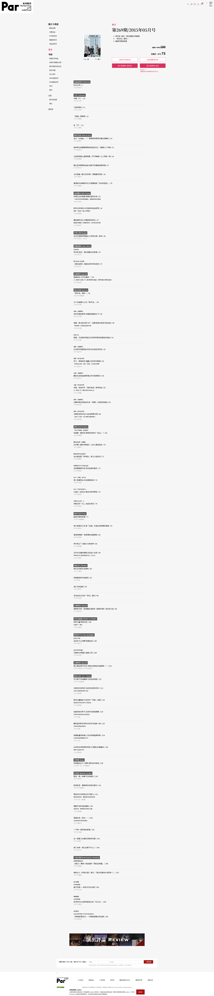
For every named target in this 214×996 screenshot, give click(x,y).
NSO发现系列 (53, 78)
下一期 (97, 59)
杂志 (50, 49)
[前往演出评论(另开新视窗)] (107, 939)
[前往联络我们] (194, 4)
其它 (50, 90)
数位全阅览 (53, 24)
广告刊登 (102, 980)
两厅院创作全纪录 (55, 66)
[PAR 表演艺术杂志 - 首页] (16, 7)
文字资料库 (53, 36)
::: (206, 3)
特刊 (50, 86)
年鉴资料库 (53, 44)
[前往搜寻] (188, 4)
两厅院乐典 (53, 99)
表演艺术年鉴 (53, 58)
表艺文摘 (52, 70)
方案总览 (52, 32)
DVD (50, 109)
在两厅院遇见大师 (55, 62)
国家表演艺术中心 (125, 980)
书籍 (50, 54)
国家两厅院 (139, 980)
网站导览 (150, 980)
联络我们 (91, 980)
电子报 (112, 980)
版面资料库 (53, 40)
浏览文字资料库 (125, 59)
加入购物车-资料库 (125, 65)
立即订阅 (148, 962)
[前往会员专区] (198, 4)
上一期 (86, 59)
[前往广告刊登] (191, 4)
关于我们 (80, 980)
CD (49, 95)
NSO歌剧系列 (53, 82)
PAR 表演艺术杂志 (63, 980)
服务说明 (52, 28)
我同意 (140, 992)
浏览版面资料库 (152, 59)
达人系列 (52, 74)
